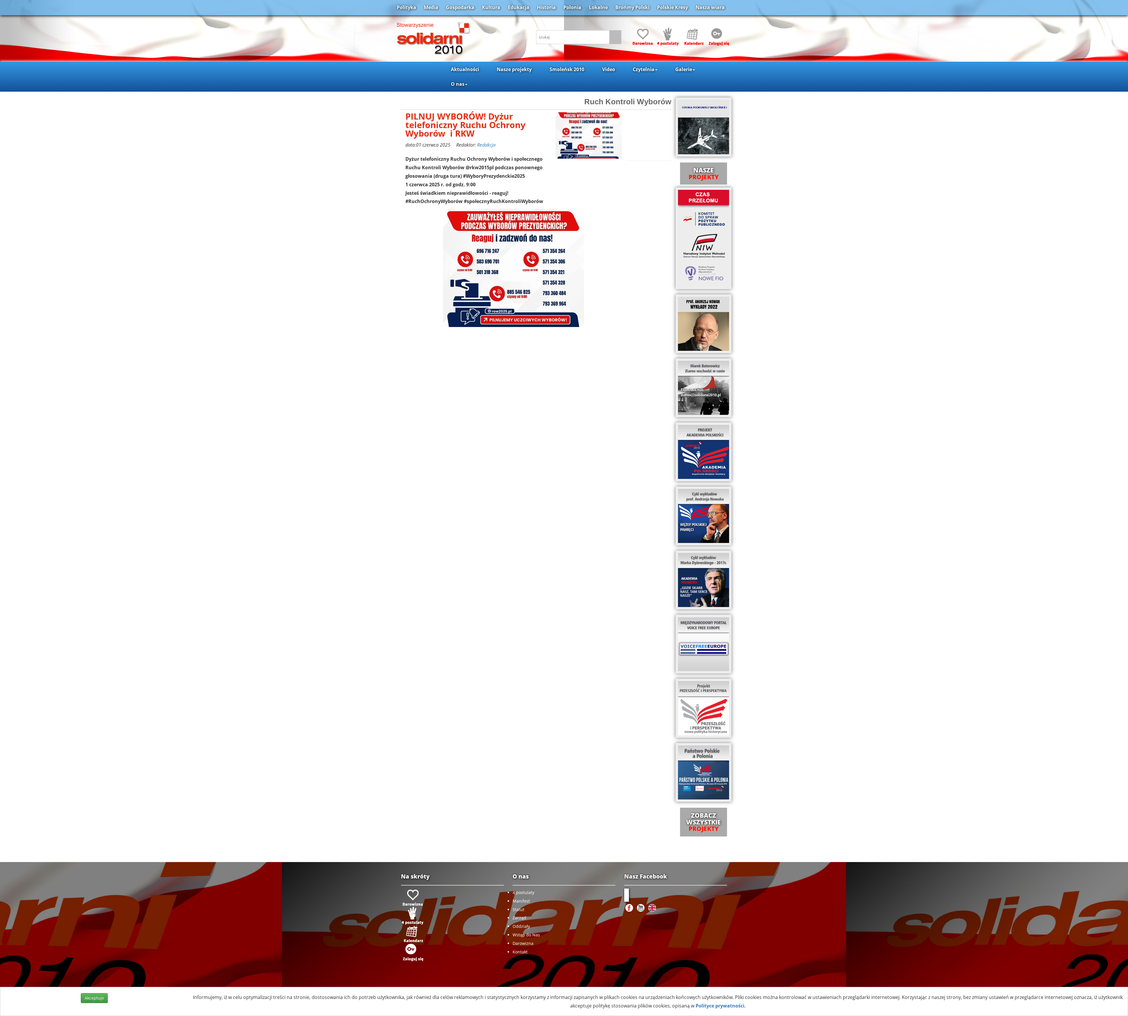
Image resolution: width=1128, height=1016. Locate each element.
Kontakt (520, 952)
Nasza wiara (710, 7)
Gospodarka (460, 7)
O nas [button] (457, 84)
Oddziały (521, 926)
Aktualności (465, 69)
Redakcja (486, 145)
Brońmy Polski (632, 7)
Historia (546, 7)
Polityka (406, 7)
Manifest (521, 901)
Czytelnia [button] (643, 69)
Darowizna (523, 943)
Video (608, 69)
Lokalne (598, 7)
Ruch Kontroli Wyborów (627, 102)
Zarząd (519, 918)
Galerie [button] (683, 69)
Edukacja (518, 7)
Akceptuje (94, 998)
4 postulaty (523, 892)
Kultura (491, 7)
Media (431, 7)
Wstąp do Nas (526, 935)
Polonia (572, 7)
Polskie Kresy (672, 7)
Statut (518, 909)
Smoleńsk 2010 (567, 69)
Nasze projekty (514, 69)
